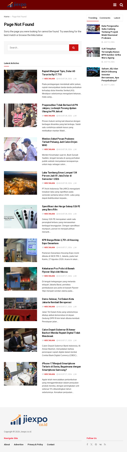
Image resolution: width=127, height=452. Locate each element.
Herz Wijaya (49, 79)
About (7, 444)
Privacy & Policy (35, 444)
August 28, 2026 (65, 79)
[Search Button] (73, 47)
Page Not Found (19, 16)
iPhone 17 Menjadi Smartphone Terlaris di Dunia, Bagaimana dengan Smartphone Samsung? (61, 366)
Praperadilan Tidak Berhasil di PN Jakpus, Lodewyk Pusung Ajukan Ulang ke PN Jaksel (60, 108)
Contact (50, 444)
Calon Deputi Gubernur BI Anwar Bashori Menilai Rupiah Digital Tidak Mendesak (61, 332)
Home (6, 16)
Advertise (18, 444)
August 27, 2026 (65, 247)
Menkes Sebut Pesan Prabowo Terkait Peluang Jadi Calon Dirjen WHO (59, 142)
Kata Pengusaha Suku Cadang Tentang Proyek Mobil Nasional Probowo (110, 32)
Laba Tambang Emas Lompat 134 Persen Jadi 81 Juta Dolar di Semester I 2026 (59, 175)
